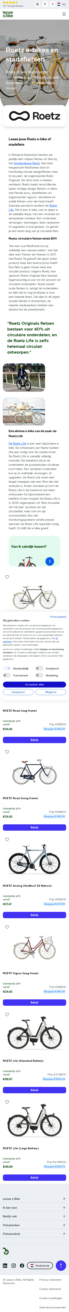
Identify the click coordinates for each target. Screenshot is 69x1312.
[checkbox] (7, 668)
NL (64, 4)
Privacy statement (50, 1279)
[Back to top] (61, 1265)
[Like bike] (7, 577)
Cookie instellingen (50, 1298)
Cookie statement (50, 1288)
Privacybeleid (58, 616)
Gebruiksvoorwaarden (52, 1307)
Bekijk (35, 739)
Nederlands (42, 1265)
